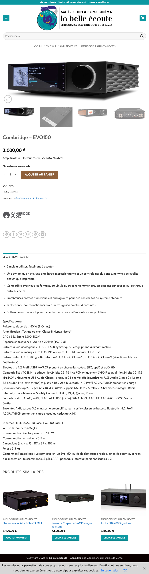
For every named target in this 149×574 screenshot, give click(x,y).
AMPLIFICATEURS (68, 46)
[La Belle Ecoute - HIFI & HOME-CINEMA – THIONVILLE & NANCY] (74, 18)
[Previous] (10, 79)
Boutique (51, 46)
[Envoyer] (142, 36)
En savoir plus (110, 570)
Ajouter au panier (39, 174)
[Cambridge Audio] (16, 215)
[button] (6, 18)
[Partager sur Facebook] (13, 234)
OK (125, 570)
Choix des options (65, 538)
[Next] (139, 79)
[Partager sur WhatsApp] (6, 234)
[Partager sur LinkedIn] (42, 234)
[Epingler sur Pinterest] (35, 234)
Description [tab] (10, 257)
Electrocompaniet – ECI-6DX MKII (22, 523)
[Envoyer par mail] (28, 234)
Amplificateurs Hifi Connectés (98, 46)
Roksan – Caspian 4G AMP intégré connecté (72, 525)
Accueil (37, 46)
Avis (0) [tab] (24, 257)
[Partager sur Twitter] (20, 234)
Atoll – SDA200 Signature (116, 523)
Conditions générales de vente (105, 558)
